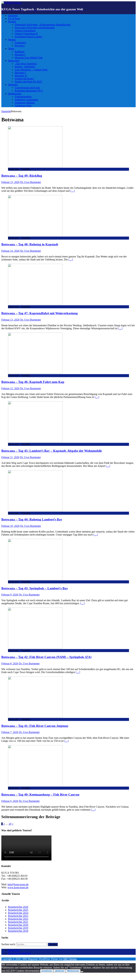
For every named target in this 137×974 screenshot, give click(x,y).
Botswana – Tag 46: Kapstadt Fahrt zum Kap (32, 382)
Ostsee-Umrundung (25, 30)
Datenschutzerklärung (19, 953)
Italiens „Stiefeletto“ (25, 66)
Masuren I (20, 54)
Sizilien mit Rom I (24, 78)
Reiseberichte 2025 (18, 909)
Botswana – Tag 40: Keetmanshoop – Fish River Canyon (40, 794)
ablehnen (59, 971)
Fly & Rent (14, 18)
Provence (20, 45)
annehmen (46, 971)
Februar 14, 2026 (10, 250)
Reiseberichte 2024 (18, 912)
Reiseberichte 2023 (18, 915)
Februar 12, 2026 (10, 388)
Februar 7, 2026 (9, 732)
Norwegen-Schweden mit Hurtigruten (35, 27)
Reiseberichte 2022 (18, 918)
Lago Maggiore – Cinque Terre (31, 69)
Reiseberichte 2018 (18, 930)
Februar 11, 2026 (10, 457)
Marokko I (20, 72)
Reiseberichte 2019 (18, 927)
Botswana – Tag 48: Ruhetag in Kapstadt (29, 244)
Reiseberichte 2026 (18, 906)
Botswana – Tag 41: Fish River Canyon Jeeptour (34, 726)
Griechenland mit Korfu (27, 87)
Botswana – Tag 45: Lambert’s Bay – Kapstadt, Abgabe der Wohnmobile (51, 450)
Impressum (14, 950)
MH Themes (70, 958)
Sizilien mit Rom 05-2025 (28, 81)
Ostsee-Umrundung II (26, 33)
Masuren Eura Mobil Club (28, 57)
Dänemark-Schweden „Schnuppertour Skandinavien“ (43, 24)
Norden (12, 21)
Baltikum (19, 51)
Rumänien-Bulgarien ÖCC (29, 90)
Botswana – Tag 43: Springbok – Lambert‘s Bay (34, 588)
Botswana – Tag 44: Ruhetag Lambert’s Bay (31, 519)
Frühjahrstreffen (23, 96)
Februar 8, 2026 (9, 663)
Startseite (13, 15)
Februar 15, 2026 (10, 182)
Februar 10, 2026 (10, 526)
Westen (12, 39)
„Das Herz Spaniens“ (26, 63)
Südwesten (14, 60)
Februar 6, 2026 (9, 801)
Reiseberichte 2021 (18, 921)
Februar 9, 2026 (9, 594)
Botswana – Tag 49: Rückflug (21, 175)
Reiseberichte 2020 (18, 924)
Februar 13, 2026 (10, 319)
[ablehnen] (82, 971)
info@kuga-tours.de (18, 884)
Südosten (13, 84)
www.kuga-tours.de (18, 887)
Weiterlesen (73, 971)
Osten (11, 48)
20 (10, 823)
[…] (72, 190)
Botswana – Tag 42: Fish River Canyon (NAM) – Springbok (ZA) (46, 657)
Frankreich (20, 42)
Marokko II (21, 75)
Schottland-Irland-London (28, 36)
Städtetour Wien (23, 105)
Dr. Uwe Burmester (30, 182)
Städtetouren (14, 93)
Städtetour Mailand (25, 102)
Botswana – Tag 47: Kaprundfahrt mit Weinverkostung (39, 313)
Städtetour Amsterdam (26, 99)
